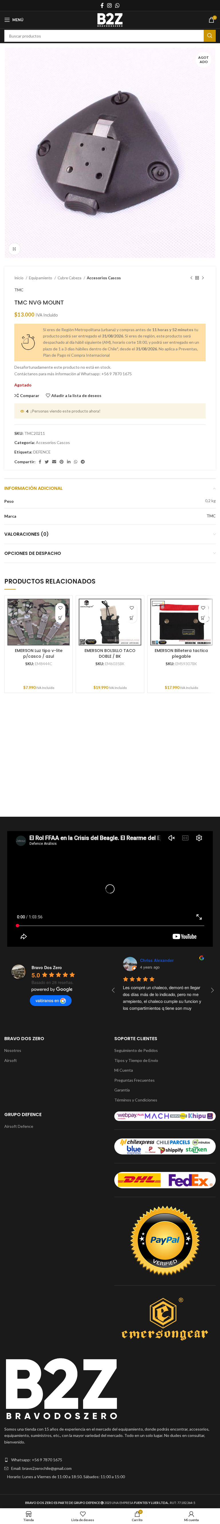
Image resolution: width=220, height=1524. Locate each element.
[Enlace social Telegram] (83, 462)
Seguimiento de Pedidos (136, 1050)
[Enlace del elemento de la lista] (110, 1460)
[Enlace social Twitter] (46, 462)
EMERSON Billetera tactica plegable (181, 653)
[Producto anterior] (191, 278)
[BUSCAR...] (210, 36)
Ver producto (60, 618)
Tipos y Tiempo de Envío (136, 1060)
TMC (18, 289)
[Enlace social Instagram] (109, 5)
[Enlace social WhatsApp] (117, 5)
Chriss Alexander (157, 960)
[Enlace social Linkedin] (68, 462)
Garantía (122, 1089)
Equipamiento (41, 278)
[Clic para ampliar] (14, 249)
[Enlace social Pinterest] (61, 462)
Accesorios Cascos (104, 278)
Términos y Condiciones (135, 1099)
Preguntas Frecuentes (134, 1080)
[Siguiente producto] (203, 278)
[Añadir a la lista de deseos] (60, 608)
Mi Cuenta (123, 1070)
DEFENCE (42, 451)
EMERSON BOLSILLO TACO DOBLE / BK (110, 653)
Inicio (19, 278)
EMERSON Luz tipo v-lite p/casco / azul (38, 653)
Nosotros (12, 1050)
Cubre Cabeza (70, 278)
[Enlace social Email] (54, 462)
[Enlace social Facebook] (102, 5)
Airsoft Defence (18, 1126)
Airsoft (10, 1060)
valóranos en (47, 1000)
